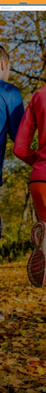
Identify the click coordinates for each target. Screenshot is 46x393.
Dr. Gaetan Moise (24, 216)
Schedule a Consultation (23, 3)
